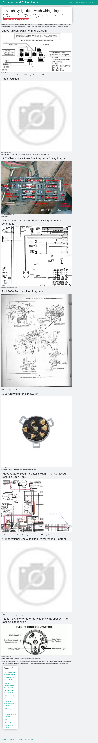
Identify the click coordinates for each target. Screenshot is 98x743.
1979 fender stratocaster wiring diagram (9, 703)
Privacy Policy (90, 2)
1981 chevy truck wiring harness (9, 697)
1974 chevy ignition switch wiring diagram (16, 19)
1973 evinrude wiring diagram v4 (10, 715)
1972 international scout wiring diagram (10, 673)
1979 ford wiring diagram (8, 726)
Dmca (83, 2)
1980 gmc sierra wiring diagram (9, 691)
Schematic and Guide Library (20, 2)
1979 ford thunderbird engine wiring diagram (9, 685)
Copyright (77, 2)
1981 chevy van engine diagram (8, 721)
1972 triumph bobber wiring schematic (10, 710)
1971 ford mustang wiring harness (9, 678)
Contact (70, 2)
